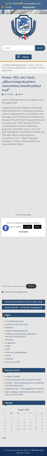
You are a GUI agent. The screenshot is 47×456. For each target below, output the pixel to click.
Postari (8, 355)
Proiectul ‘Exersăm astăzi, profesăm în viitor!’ (23, 379)
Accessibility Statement (14, 321)
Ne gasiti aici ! (29, 7)
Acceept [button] (28, 227)
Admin (20, 94)
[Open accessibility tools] (6, 228)
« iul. (4, 438)
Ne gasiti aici (10, 343)
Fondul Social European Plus (14, 65)
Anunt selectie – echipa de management (23, 307)
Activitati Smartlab (12, 376)
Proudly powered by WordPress (16, 450)
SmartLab (9, 359)
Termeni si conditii (12, 362)
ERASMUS (9, 327)
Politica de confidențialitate (16, 352)
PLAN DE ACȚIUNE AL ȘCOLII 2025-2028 (23, 301)
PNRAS (8, 346)
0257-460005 (14, 4)
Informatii (9, 340)
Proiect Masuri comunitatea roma (13, 286)
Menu (26, 57)
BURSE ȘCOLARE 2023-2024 (16, 324)
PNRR (7, 349)
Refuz (37, 227)
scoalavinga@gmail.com (32, 4)
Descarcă (31, 286)
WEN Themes (24, 453)
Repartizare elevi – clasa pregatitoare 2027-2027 (24, 388)
